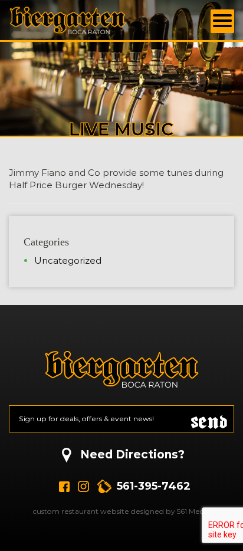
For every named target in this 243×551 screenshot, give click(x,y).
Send (209, 419)
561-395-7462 (154, 486)
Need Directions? (132, 454)
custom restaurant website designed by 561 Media (122, 511)
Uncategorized (67, 260)
